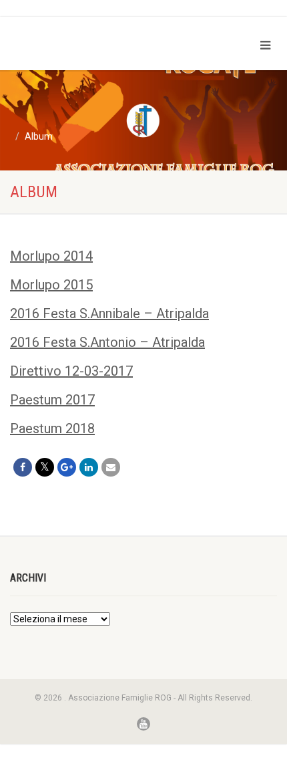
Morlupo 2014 (51, 256)
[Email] (110, 467)
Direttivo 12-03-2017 (71, 371)
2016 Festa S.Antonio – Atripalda (107, 342)
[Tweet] (44, 467)
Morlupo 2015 (51, 285)
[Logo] (96, 34)
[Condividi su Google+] (66, 467)
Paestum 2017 (52, 400)
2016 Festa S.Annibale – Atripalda (109, 313)
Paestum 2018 (52, 428)
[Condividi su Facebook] (22, 467)
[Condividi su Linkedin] (88, 467)
